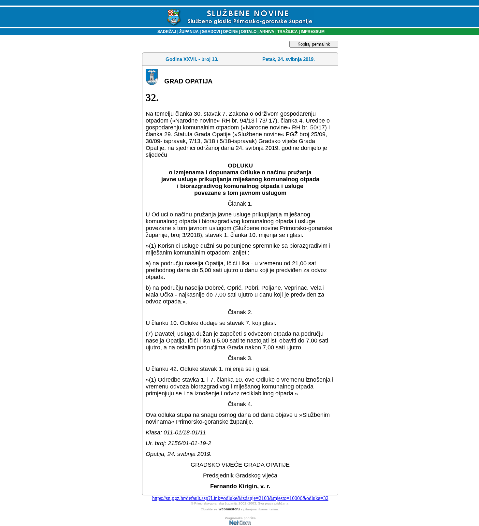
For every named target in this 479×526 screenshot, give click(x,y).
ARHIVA (266, 31)
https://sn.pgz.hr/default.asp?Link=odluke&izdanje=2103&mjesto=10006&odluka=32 (240, 498)
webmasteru (229, 509)
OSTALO (248, 31)
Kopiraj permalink (314, 44)
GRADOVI (211, 31)
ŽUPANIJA (189, 31)
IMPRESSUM (313, 31)
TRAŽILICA (287, 31)
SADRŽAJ (165, 31)
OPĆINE (230, 31)
